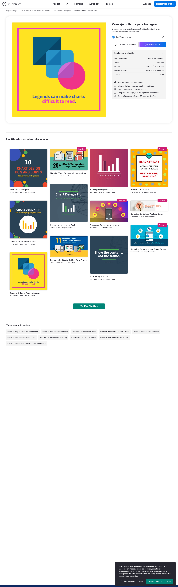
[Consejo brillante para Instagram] (28, 271)
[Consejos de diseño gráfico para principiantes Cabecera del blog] (69, 246)
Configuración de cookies (132, 581)
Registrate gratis (165, 4)
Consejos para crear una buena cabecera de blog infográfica (149, 249)
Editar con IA (154, 44)
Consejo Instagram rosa (101, 190)
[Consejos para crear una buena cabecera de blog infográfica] (149, 235)
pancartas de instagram (62, 11)
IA (67, 4)
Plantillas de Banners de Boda (84, 332)
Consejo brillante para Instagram (25, 293)
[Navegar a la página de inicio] (13, 4)
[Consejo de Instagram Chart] (28, 219)
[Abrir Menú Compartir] (163, 37)
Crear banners (26, 11)
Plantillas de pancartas (42, 11)
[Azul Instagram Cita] (109, 255)
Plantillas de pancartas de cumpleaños (23, 332)
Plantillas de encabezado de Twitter (114, 332)
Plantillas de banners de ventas (83, 337)
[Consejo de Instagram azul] (69, 203)
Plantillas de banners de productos (21, 337)
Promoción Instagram (20, 190)
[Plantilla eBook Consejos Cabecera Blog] (69, 159)
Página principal (12, 11)
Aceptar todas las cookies (160, 581)
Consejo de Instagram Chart (23, 241)
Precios (109, 4)
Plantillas (78, 4)
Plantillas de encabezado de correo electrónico (27, 343)
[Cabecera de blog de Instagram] (109, 211)
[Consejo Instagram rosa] (109, 168)
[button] (125, 44)
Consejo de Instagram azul (62, 225)
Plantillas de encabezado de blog (53, 337)
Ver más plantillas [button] (89, 306)
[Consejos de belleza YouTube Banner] (149, 206)
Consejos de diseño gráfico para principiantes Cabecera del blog (69, 260)
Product (56, 4)
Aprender (94, 4)
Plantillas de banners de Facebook (114, 337)
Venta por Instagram (140, 190)
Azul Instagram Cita (99, 277)
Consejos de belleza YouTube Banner (147, 214)
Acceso (147, 4)
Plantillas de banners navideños (55, 332)
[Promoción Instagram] (28, 168)
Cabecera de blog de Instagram (104, 225)
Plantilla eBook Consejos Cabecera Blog (68, 173)
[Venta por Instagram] (149, 168)
